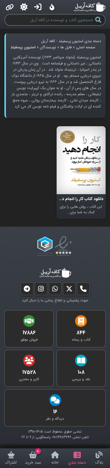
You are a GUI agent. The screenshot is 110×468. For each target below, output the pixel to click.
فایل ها (66, 47)
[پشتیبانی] (55, 290)
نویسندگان (48, 47)
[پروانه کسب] (45, 246)
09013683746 (61, 437)
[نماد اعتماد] (64, 246)
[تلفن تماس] (83, 290)
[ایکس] (69, 290)
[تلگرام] (27, 290)
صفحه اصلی (85, 47)
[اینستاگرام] (41, 290)
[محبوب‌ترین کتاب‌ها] (52, 7)
